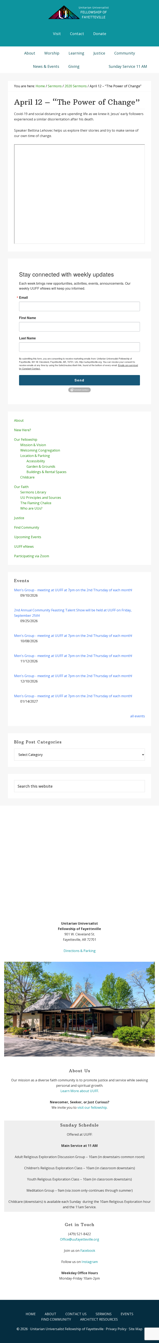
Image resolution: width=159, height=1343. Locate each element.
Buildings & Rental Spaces (46, 472)
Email (23, 297)
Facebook (87, 1250)
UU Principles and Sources (40, 497)
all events (137, 716)
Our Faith (21, 486)
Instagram (90, 1261)
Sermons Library (33, 492)
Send (79, 380)
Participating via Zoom (31, 556)
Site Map (135, 1329)
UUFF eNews (24, 546)
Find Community (26, 527)
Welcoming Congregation (40, 450)
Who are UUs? (31, 508)
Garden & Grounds (40, 466)
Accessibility (35, 461)
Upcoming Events (27, 537)
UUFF (79, 12)
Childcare (27, 477)
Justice (19, 518)
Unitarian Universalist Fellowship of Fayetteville (67, 1329)
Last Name (27, 338)
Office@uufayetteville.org (79, 1239)
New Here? (22, 430)
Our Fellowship (25, 439)
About (19, 420)
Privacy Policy (116, 1329)
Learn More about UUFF (79, 1091)
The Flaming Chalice (35, 503)
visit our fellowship (92, 1107)
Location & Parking (35, 455)
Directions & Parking (80, 950)
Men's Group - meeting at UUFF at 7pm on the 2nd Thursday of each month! (73, 590)
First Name (27, 317)
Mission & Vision (33, 445)
